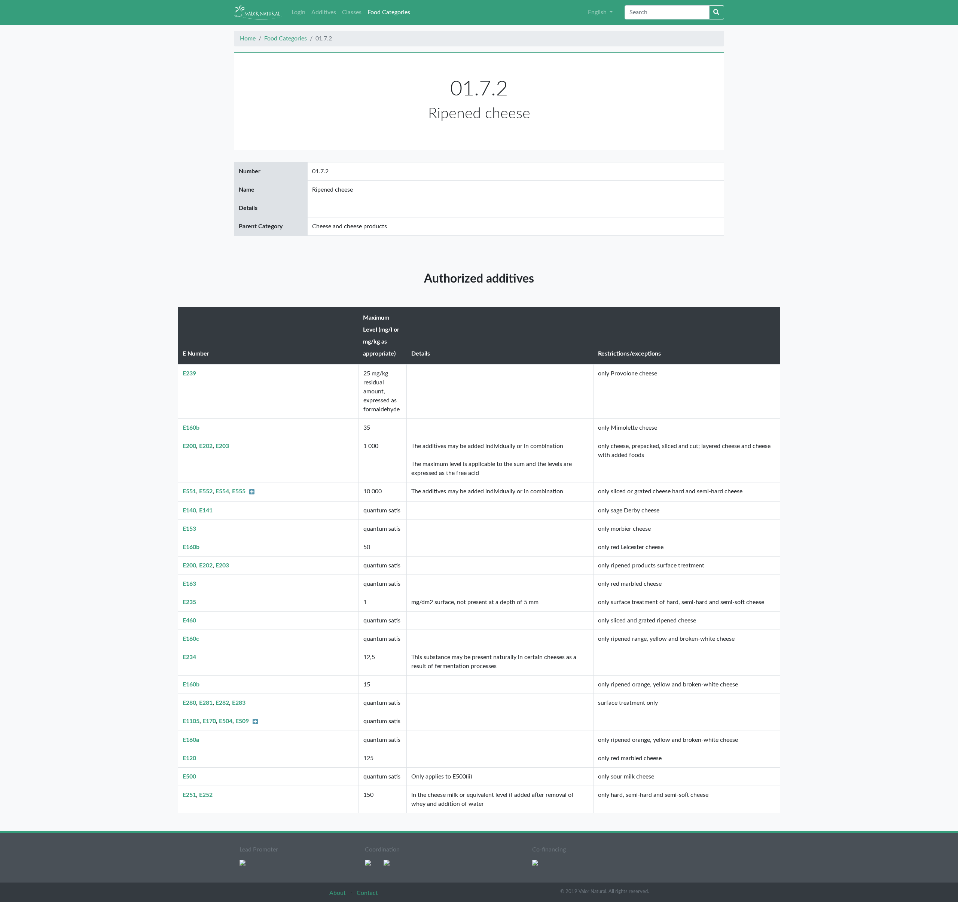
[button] (600, 12)
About (338, 893)
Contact (367, 893)
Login (298, 12)
